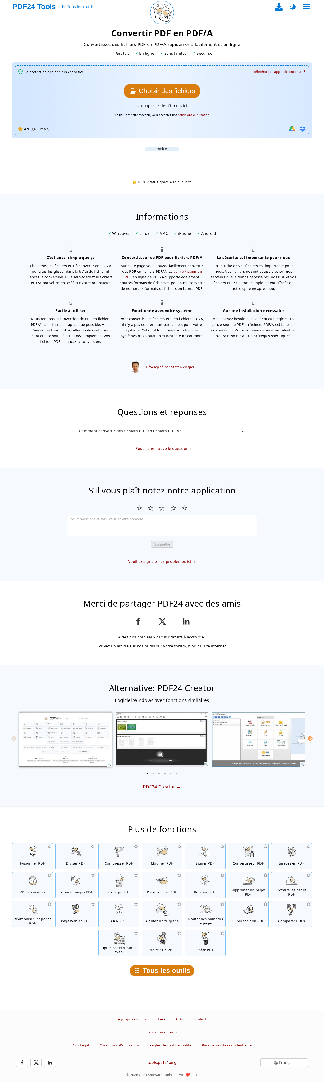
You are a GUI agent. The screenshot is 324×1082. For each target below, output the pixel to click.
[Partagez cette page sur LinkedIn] (186, 621)
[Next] (310, 738)
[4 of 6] (165, 773)
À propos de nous (133, 1019)
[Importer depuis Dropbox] (302, 128)
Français (287, 1062)
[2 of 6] (153, 773)
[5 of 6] (171, 773)
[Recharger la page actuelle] (162, 12)
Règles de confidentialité (170, 1045)
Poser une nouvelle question (162, 448)
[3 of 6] (159, 773)
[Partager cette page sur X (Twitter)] (161, 621)
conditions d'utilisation (193, 115)
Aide (179, 1019)
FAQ (161, 1019)
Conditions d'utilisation (119, 1045)
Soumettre (162, 544)
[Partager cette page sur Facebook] (138, 621)
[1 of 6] (147, 773)
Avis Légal (80, 1045)
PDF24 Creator (159, 786)
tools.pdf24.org (162, 1062)
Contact (199, 1019)
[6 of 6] (177, 773)
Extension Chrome (162, 1032)
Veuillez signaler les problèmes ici (159, 561)
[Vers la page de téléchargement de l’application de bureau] (279, 7)
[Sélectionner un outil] (306, 7)
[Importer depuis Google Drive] (292, 128)
